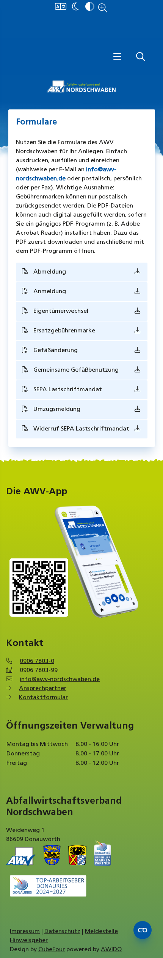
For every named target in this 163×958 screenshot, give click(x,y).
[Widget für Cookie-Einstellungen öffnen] (142, 930)
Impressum (25, 932)
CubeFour (51, 950)
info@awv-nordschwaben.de (60, 680)
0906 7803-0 (37, 661)
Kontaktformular (43, 698)
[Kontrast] (89, 7)
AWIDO (111, 950)
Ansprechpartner (42, 689)
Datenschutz (62, 932)
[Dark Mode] (75, 7)
